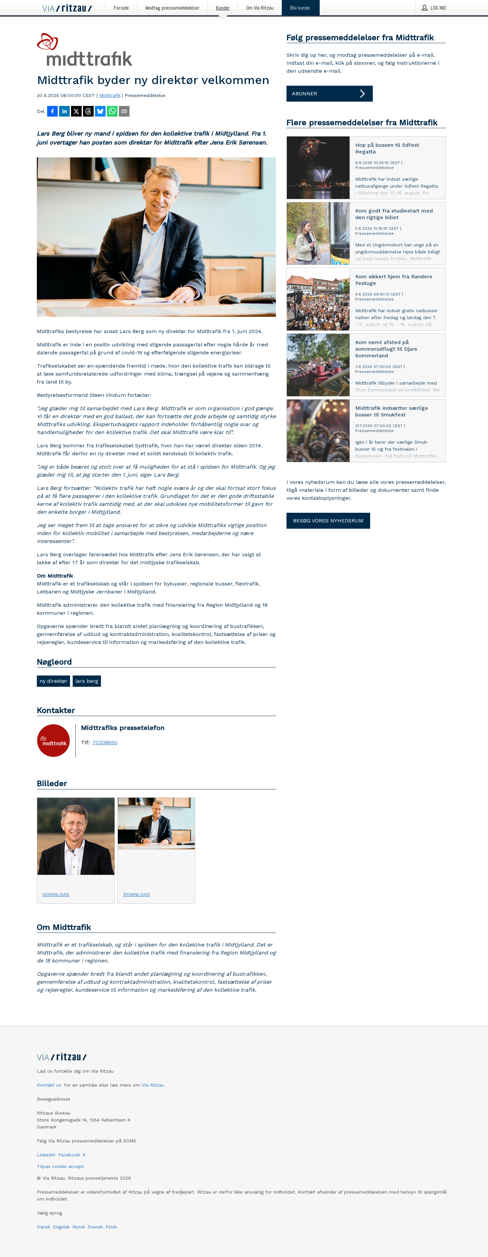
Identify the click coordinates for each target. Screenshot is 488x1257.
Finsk (111, 1226)
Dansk (43, 1226)
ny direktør (53, 681)
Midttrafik (110, 95)
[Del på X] (76, 112)
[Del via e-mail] (124, 112)
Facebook (69, 1154)
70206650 (105, 743)
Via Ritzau (153, 1085)
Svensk (95, 1226)
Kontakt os (49, 1085)
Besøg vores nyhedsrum (328, 520)
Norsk (78, 1226)
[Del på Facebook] (52, 112)
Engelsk (61, 1226)
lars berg (86, 681)
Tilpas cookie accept (60, 1166)
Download (55, 894)
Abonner (304, 93)
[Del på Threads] (88, 112)
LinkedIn (46, 1154)
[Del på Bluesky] (100, 112)
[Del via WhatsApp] (112, 112)
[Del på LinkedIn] (64, 112)
